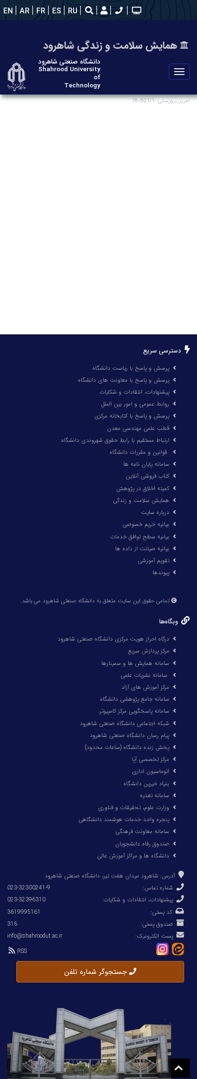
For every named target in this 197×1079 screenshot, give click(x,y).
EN (7, 11)
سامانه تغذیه (154, 795)
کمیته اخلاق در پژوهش (142, 488)
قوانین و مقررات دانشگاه (138, 452)
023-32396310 (26, 899)
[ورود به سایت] (103, 11)
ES (55, 11)
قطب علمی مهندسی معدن (138, 428)
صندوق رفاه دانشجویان (142, 843)
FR (39, 11)
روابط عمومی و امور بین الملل (135, 403)
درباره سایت (155, 512)
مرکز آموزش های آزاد (145, 687)
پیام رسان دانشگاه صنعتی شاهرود (129, 735)
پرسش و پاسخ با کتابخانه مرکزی (131, 415)
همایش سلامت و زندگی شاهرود (110, 45)
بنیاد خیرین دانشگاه (146, 783)
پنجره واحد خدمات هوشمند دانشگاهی (123, 819)
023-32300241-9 (28, 887)
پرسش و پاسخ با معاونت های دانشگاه (123, 380)
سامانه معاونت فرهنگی (142, 831)
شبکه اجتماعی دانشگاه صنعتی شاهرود (124, 723)
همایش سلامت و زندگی (141, 500)
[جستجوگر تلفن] (118, 11)
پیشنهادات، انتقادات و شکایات (134, 391)
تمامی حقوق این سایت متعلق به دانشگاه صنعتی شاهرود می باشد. (95, 601)
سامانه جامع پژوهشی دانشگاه (134, 699)
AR (23, 11)
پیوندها (161, 572)
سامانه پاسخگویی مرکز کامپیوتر (134, 711)
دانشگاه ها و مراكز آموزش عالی (133, 855)
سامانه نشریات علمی (144, 675)
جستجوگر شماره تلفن (96, 972)
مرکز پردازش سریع (148, 650)
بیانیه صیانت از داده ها (142, 548)
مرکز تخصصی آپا (150, 759)
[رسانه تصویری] (136, 11)
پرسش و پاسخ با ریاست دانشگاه (130, 368)
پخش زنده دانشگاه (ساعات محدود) (127, 747)
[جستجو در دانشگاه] (89, 11)
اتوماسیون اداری (150, 771)
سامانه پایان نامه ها (146, 464)
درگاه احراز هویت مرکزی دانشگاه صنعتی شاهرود (113, 638)
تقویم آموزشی (153, 560)
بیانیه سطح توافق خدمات (139, 536)
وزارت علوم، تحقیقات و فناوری (133, 807)
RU (71, 11)
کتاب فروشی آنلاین (147, 476)
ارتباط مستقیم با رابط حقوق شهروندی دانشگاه (115, 440)
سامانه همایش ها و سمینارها (135, 663)
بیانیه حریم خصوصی (145, 524)
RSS (21, 951)
